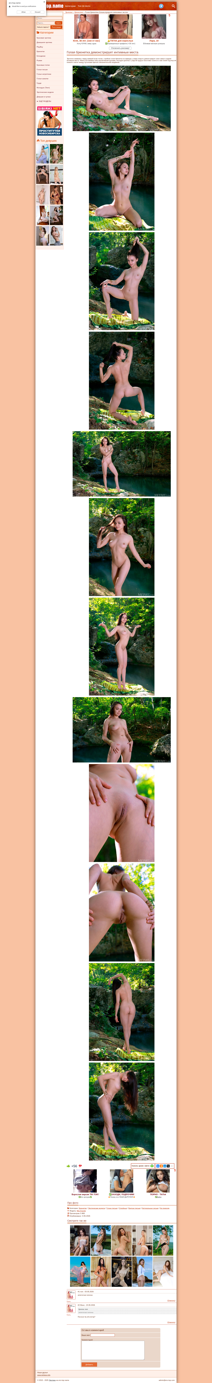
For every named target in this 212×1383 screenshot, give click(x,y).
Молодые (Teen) (43, 88)
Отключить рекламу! (120, 48)
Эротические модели (45, 92)
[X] (168, 1166)
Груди (39, 83)
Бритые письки (134, 1208)
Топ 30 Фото (84, 6)
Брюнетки (41, 51)
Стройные (123, 1208)
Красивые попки (43, 65)
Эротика (52, 1380)
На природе (164, 1208)
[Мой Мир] (164, 1166)
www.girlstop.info (43, 1375)
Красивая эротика (44, 38)
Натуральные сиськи (150, 1208)
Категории (70, 6)
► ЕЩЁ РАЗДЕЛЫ (44, 101)
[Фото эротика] (49, 6)
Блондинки (41, 56)
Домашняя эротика (44, 42)
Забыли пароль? (43, 27)
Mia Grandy (81, 1211)
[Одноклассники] (161, 1166)
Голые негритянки (44, 74)
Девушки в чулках (44, 97)
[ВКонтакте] (157, 1166)
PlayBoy (40, 47)
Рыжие (39, 60)
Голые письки (42, 69)
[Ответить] (171, 1300)
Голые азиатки (42, 79)
